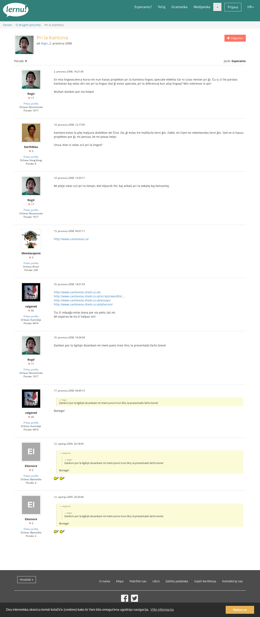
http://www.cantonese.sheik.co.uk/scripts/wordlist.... (89, 296)
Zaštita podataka (177, 581)
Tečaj (161, 7)
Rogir (44, 43)
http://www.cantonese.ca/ (71, 239)
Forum (7, 25)
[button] (217, 7)
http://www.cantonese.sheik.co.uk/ (77, 292)
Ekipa (120, 581)
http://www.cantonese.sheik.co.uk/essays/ (82, 300)
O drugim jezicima (28, 25)
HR (249, 7)
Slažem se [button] (240, 609)
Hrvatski (26, 579)
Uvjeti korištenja (205, 581)
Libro (156, 581)
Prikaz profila (31, 103)
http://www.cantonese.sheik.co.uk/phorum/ (83, 304)
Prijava (233, 7)
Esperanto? (143, 7)
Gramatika (179, 7)
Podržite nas (138, 581)
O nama (104, 581)
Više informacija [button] (162, 609)
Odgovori (236, 38)
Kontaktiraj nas (232, 581)
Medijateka (202, 7)
